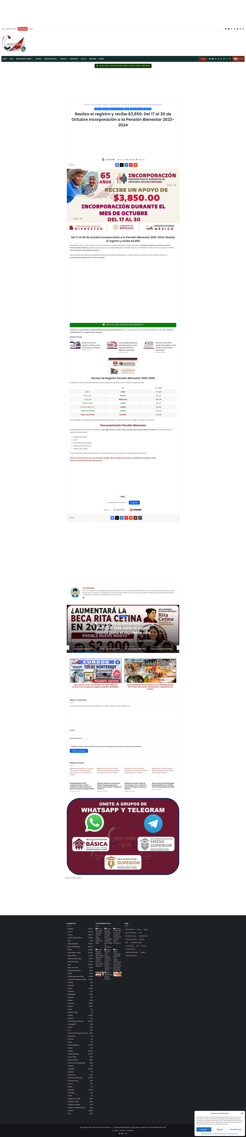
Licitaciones (71, 1036)
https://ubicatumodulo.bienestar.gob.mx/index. (86, 460)
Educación (71, 1003)
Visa (69, 1113)
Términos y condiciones (126, 1130)
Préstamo (71, 1066)
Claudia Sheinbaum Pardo (76, 976)
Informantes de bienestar (76, 1021)
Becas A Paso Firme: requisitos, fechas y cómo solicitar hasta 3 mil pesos (51, 29)
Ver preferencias (235, 1129)
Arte (69, 940)
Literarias (71, 1039)
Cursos (70, 988)
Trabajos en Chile (73, 1101)
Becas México (72, 955)
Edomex (70, 1000)
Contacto (115, 1130)
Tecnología (71, 1092)
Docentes (71, 997)
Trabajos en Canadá (74, 1098)
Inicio (5, 59)
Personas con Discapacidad (76, 1063)
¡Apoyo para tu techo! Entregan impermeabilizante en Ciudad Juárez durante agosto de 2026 (163, 785)
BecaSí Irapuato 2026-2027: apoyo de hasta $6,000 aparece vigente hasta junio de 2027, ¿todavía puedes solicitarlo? (123, 630)
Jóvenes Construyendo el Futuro (78, 1033)
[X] (122, 165)
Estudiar (70, 1015)
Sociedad (71, 1089)
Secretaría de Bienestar (75, 1078)
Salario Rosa (72, 1075)
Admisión (93, 104)
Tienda (93, 59)
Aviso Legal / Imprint (233, 1133)
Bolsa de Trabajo (73, 967)
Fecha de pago (129, 945)
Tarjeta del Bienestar (131, 955)
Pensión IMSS (72, 1057)
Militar (70, 1042)
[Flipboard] (135, 510)
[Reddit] (135, 165)
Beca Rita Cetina (143, 936)
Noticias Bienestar (73, 1045)
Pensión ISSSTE (73, 1060)
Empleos (70, 1006)
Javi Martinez (109, 159)
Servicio (70, 1084)
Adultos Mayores (130, 929)
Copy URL (134, 502)
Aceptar (204, 1129)
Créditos (70, 982)
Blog (11, 59)
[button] (242, 1113)
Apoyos (105, 109)
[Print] (140, 518)
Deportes (71, 991)
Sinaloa (70, 1086)
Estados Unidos (72, 1012)
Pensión (63, 59)
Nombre (73, 730)
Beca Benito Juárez (130, 936)
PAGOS (203, 59)
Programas (147, 109)
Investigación (72, 1024)
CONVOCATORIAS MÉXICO (122, 1127)
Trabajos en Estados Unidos (76, 1107)
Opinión (70, 1048)
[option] (123, 629)
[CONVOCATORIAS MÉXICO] (13, 43)
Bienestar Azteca (73, 961)
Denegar (220, 1129)
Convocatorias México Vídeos (77, 979)
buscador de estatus (74, 970)
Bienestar (73, 59)
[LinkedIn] (126, 165)
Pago (137, 945)
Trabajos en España (74, 1104)
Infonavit (70, 1018)
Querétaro (71, 1072)
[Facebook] (117, 165)
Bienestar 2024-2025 (116, 109)
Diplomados (71, 994)
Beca (140, 932)
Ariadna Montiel (50, 59)
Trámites (70, 1110)
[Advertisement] (123, 13)
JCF (69, 1030)
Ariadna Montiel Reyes (75, 937)
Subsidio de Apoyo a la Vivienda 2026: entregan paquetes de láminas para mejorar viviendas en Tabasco (109, 786)
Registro (143, 952)
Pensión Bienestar (136, 109)
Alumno (38, 59)
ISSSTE (70, 1027)
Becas (83, 59)
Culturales (71, 985)
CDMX (70, 973)
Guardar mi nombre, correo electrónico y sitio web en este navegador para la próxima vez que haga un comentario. (106, 746)
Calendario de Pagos (136, 942)
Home (87, 104)
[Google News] (119, 510)
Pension (144, 945)
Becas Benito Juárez (24, 59)
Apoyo (145, 929)
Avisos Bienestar (73, 943)
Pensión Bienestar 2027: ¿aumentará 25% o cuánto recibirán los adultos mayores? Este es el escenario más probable (82, 786)
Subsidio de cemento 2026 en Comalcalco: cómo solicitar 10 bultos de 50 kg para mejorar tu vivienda (135, 786)
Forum (101, 59)
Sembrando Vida (73, 1081)
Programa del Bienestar (131, 952)
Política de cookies (206, 1133)
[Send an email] (113, 159)
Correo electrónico (76, 738)
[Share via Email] (135, 518)
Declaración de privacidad (219, 1133)
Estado (70, 1009)
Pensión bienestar (130, 949)
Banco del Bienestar (74, 946)
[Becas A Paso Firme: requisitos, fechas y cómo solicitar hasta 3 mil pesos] (75, 345)
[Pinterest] (131, 165)
